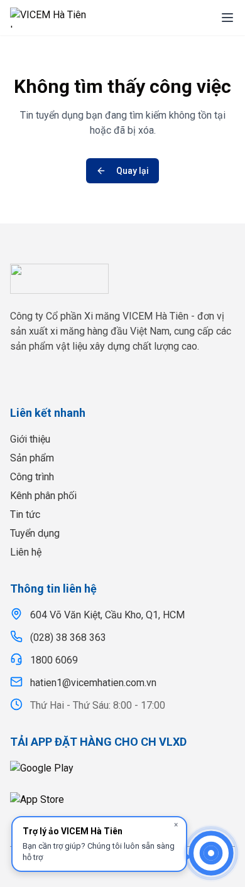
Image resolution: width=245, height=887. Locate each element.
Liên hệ (25, 552)
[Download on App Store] (122, 804)
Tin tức (25, 514)
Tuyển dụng (35, 533)
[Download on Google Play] (122, 773)
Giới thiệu (30, 439)
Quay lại (132, 171)
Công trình (32, 477)
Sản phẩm (32, 458)
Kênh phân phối (43, 496)
